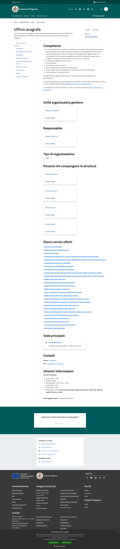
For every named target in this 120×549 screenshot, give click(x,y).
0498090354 (52, 360)
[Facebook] (75, 9)
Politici (14, 502)
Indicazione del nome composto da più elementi (59, 269)
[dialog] (60, 539)
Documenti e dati (16, 508)
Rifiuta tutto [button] (66, 542)
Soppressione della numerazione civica (56, 322)
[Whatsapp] (91, 9)
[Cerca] (106, 9)
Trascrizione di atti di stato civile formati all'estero (59, 325)
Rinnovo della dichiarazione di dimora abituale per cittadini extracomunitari (67, 312)
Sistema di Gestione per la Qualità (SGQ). (79, 84)
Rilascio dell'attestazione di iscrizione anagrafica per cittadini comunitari (66, 299)
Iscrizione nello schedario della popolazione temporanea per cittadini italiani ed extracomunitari (74, 276)
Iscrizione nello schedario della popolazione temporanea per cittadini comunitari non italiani (73, 273)
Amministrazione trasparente (68, 517)
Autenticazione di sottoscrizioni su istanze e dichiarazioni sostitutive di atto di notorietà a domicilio (75, 260)
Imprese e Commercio (42, 498)
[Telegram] (87, 9)
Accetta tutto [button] (54, 542)
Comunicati (87, 493)
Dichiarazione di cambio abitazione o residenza (58, 266)
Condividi (87, 30)
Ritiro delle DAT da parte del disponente (56, 318)
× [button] (118, 531)
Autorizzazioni (64, 505)
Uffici (32, 22)
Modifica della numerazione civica (54, 279)
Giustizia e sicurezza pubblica (68, 493)
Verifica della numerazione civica (54, 328)
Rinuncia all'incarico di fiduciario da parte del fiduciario (61, 315)
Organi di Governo (17, 490)
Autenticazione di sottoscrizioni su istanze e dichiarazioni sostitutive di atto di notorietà (71, 256)
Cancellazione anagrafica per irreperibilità (57, 263)
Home (15, 22)
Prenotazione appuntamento (44, 517)
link (75, 539)
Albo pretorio (64, 520)
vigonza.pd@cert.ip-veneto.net (55, 364)
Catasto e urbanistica (42, 503)
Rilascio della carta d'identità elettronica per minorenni (61, 305)
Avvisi (86, 496)
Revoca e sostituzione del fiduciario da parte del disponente (63, 292)
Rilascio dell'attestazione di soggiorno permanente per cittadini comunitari (67, 302)
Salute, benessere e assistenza (68, 502)
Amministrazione (24, 22)
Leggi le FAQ (39, 523)
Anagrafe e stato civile (42, 490)
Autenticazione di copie (51, 253)
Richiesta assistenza (41, 526)
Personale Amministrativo (19, 505)
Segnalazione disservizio (43, 520)
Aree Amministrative (18, 493)
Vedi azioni (95, 30)
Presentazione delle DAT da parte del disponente (59, 282)
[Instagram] (83, 9)
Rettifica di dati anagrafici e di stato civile (57, 289)
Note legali (63, 528)
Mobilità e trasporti (41, 508)
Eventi (86, 507)
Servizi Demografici (55, 342)
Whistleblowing (64, 523)
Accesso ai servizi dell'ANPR (53, 247)
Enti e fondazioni (16, 499)
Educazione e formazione (67, 490)
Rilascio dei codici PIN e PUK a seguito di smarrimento (61, 295)
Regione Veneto (16, 2)
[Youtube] (79, 9)
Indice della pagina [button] (20, 43)
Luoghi (86, 504)
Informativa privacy (65, 526)
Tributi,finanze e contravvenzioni (69, 496)
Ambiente (63, 499)
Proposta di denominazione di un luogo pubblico (59, 286)
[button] (60, 546)
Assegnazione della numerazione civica (56, 250)
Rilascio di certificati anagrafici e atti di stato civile (59, 309)
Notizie (86, 490)
